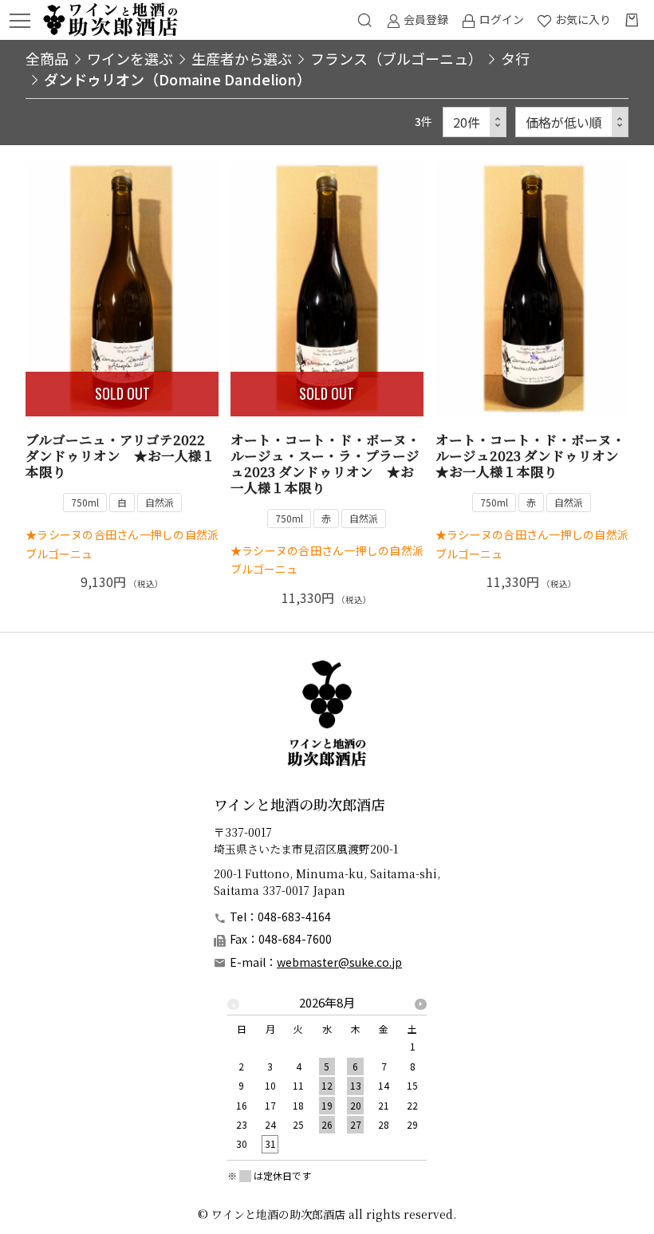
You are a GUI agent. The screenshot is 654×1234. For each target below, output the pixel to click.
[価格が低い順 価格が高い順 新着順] (571, 122)
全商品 (47, 58)
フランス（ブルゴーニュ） (396, 58)
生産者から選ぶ (241, 58)
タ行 (515, 58)
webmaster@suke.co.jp (339, 962)
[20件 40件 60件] (474, 122)
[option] (327, 1078)
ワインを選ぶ (130, 58)
